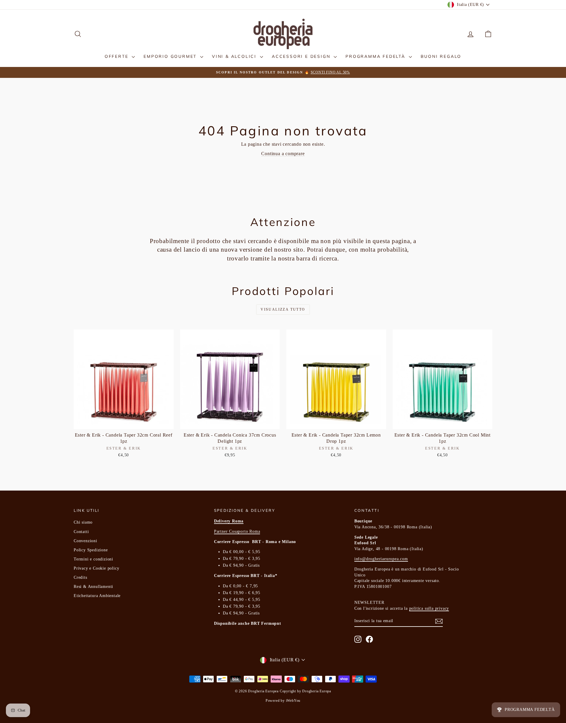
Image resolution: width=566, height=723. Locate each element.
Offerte (117, 56)
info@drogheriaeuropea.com (381, 559)
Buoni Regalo (441, 56)
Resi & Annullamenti (93, 586)
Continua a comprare (283, 153)
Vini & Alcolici (235, 56)
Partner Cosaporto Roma (237, 531)
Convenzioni (85, 541)
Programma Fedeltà (376, 56)
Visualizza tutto (283, 309)
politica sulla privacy (429, 608)
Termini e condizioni (93, 559)
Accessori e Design (302, 56)
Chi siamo (83, 522)
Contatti (81, 531)
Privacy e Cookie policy (96, 568)
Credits (80, 577)
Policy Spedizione (91, 550)
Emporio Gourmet (171, 56)
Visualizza (123, 423)
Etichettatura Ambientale (97, 596)
